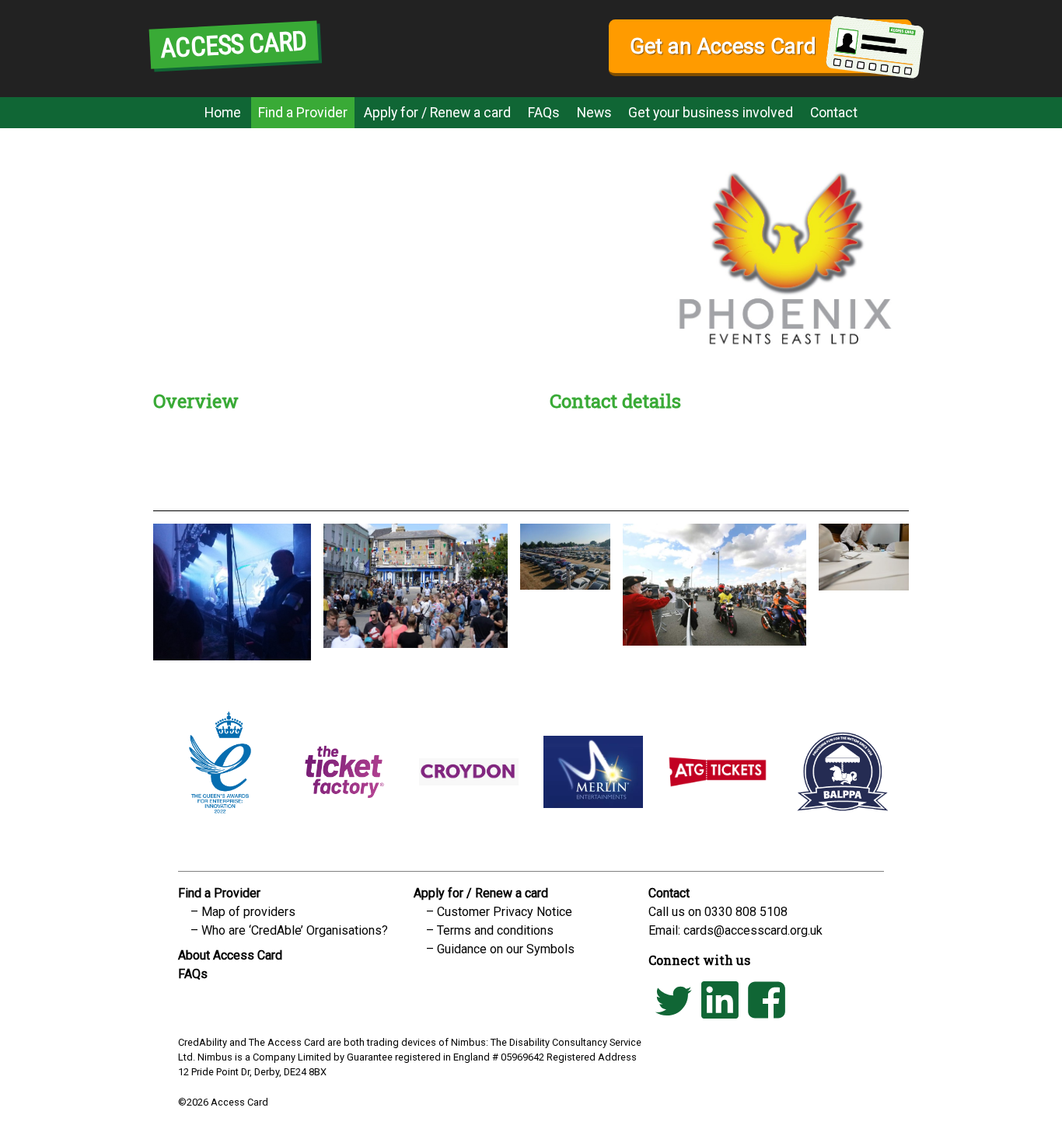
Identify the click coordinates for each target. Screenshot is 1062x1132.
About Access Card (230, 955)
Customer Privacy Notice (504, 911)
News (594, 112)
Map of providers (248, 911)
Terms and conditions (495, 930)
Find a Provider (303, 112)
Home (222, 112)
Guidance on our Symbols (506, 949)
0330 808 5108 (746, 911)
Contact (834, 112)
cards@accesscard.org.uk (753, 930)
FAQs (544, 112)
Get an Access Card (723, 46)
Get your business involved (710, 112)
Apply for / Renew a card (437, 112)
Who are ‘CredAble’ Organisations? (294, 930)
